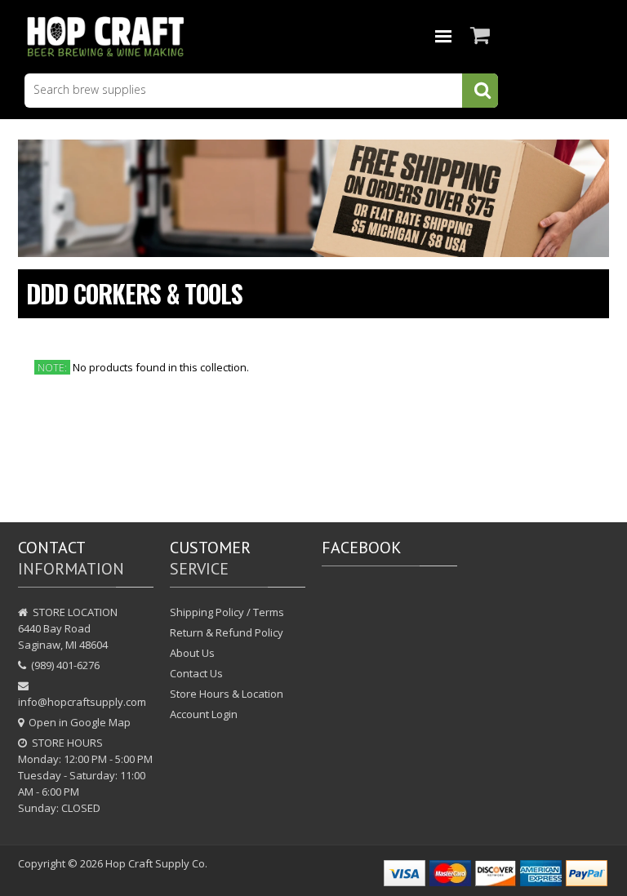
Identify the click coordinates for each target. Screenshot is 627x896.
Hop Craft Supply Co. (156, 863)
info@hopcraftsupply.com (82, 701)
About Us (192, 652)
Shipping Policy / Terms (227, 612)
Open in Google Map (80, 722)
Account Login (204, 714)
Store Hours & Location (226, 693)
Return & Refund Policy (226, 632)
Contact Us (196, 673)
